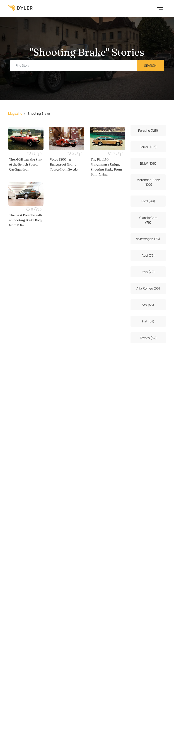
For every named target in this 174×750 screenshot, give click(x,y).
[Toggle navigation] (160, 8)
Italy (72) (148, 272)
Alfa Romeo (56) (148, 288)
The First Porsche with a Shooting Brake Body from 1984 (25, 220)
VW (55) (148, 305)
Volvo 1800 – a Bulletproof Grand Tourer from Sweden (65, 164)
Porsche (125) (148, 130)
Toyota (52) (148, 338)
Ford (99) (148, 201)
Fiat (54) (148, 321)
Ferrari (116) (148, 147)
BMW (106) (148, 163)
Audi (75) (148, 255)
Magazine (15, 113)
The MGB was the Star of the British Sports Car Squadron (25, 164)
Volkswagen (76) (148, 239)
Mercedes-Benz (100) (148, 182)
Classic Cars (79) (148, 220)
